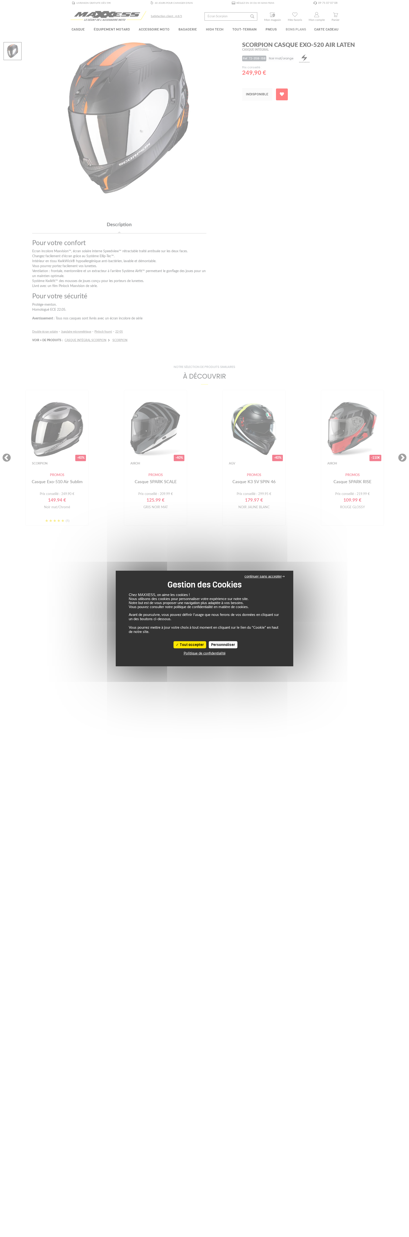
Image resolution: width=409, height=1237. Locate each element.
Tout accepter (191, 644)
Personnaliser (223, 644)
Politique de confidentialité (205, 653)
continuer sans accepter (263, 576)
